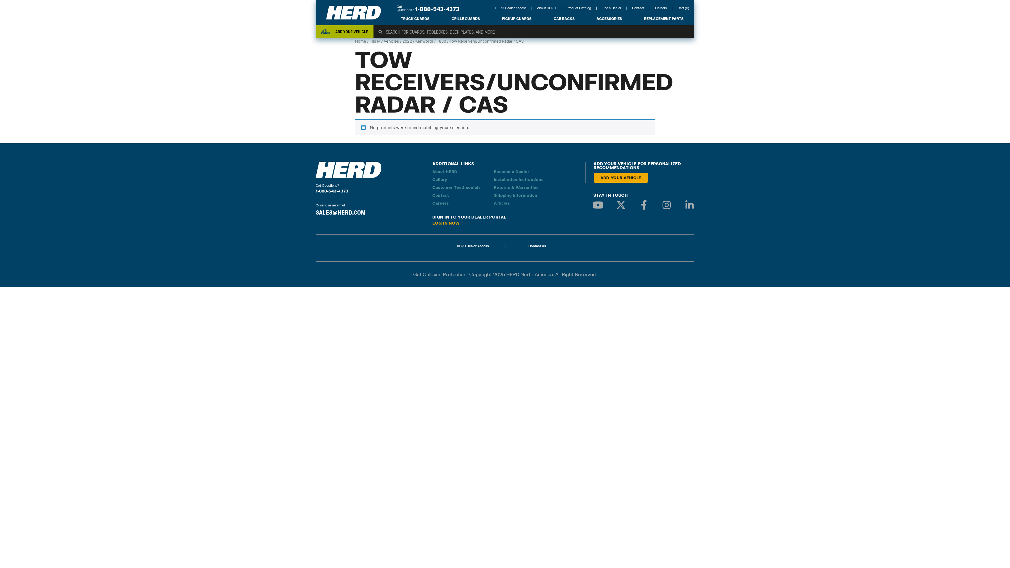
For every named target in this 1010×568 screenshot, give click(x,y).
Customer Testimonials (456, 187)
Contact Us (537, 246)
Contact (638, 8)
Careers (661, 8)
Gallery (439, 179)
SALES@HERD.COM (341, 212)
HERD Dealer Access (510, 8)
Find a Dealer (611, 8)
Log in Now (446, 223)
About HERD (546, 8)
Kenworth (424, 41)
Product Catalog (579, 8)
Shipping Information (515, 195)
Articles (502, 203)
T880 (441, 41)
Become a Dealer (511, 171)
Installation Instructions (519, 179)
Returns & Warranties (516, 187)
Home (360, 41)
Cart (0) (683, 8)
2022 (407, 41)
